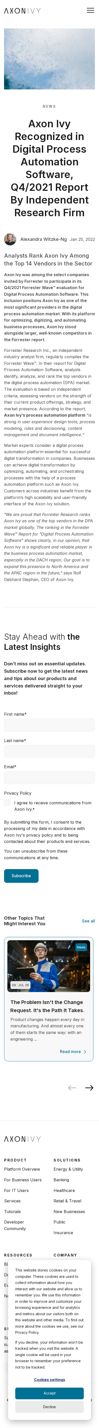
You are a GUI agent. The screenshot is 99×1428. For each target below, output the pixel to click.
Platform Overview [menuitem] (22, 1169)
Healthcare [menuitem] (64, 1190)
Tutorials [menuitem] (12, 1211)
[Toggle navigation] (90, 10)
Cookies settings (49, 1379)
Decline (49, 1407)
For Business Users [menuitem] (23, 1179)
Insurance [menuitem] (63, 1232)
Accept (50, 1393)
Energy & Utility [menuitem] (68, 1169)
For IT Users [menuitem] (16, 1190)
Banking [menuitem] (61, 1179)
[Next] (91, 1087)
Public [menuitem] (59, 1222)
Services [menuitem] (12, 1200)
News (49, 106)
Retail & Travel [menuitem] (67, 1200)
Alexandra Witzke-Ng (43, 239)
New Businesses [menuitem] (69, 1211)
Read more (70, 1051)
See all (88, 920)
